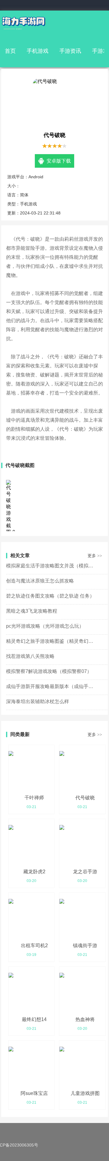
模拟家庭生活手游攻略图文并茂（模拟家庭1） (51, 565)
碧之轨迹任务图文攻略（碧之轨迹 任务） (50, 595)
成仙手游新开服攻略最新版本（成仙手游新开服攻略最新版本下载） (51, 686)
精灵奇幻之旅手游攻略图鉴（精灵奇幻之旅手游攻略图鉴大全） (51, 641)
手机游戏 (37, 51)
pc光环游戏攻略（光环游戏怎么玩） (45, 626)
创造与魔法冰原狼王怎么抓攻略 (40, 580)
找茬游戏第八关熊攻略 (30, 656)
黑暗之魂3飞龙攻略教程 (31, 611)
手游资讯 (70, 51)
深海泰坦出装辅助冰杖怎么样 (37, 701)
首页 (10, 51)
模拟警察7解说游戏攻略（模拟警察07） (49, 671)
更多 (95, 555)
